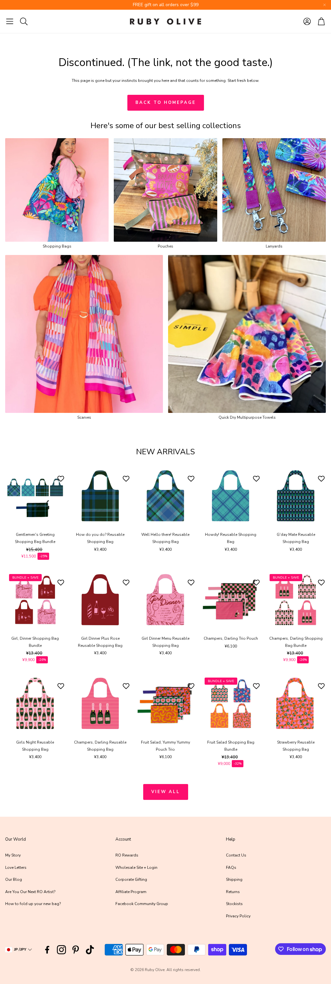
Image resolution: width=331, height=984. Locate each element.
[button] (9, 21)
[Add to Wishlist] (61, 479)
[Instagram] (61, 949)
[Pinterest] (75, 949)
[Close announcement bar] (324, 5)
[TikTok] (89, 949)
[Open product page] (57, 190)
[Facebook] (47, 949)
